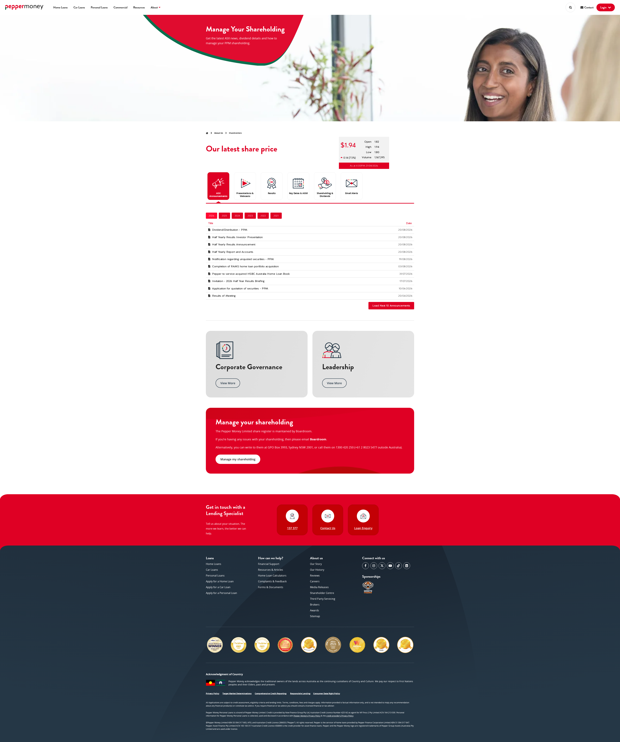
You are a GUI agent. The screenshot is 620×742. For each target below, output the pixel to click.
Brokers (315, 604)
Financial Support (268, 564)
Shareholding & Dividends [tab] (325, 195)
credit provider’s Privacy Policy (339, 715)
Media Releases (319, 587)
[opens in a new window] (365, 565)
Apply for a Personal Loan (221, 593)
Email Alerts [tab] (351, 193)
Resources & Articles (270, 569)
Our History (317, 569)
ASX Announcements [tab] (218, 195)
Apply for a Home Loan (220, 581)
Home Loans (60, 7)
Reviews (315, 575)
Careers (315, 581)
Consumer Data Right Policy (326, 693)
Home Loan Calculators (272, 575)
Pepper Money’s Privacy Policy (307, 715)
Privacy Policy (212, 693)
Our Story (316, 564)
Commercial (120, 7)
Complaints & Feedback (272, 581)
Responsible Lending (300, 693)
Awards (314, 610)
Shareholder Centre (322, 593)
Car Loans (79, 7)
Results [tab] (272, 193)
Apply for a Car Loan (218, 587)
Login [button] (603, 7)
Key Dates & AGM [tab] (298, 193)
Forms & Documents (270, 587)
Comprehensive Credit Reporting (270, 693)
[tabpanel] (310, 257)
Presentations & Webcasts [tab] (245, 195)
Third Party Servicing (322, 598)
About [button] (154, 7)
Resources (139, 7)
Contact (589, 7)
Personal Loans (99, 7)
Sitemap (315, 616)
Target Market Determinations (237, 693)
